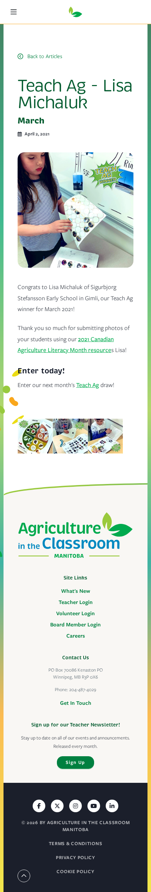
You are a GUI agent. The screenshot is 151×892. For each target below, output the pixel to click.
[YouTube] (93, 806)
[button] (17, 12)
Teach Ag (87, 385)
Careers (75, 636)
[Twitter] (57, 806)
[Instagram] (75, 806)
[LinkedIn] (112, 806)
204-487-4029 (82, 689)
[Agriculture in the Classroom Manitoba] (75, 535)
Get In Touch (75, 703)
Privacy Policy (75, 857)
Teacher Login (76, 602)
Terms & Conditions (76, 843)
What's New (75, 591)
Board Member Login (75, 624)
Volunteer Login (75, 613)
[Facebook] (39, 806)
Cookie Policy (75, 871)
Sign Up (75, 762)
